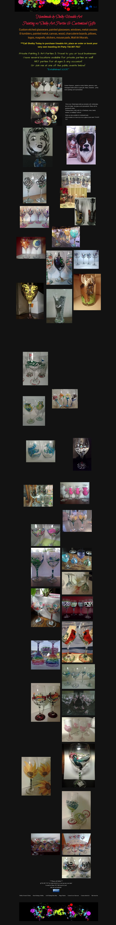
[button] (87, 8)
